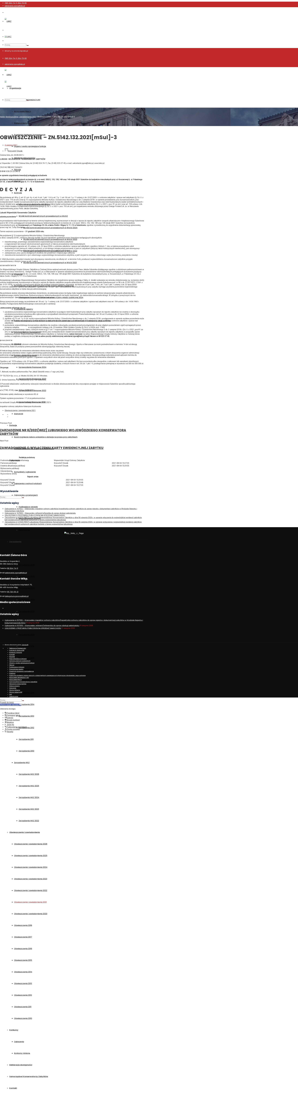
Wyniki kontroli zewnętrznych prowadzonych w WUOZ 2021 (50, 262)
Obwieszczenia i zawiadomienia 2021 (30, 902)
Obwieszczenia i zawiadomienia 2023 (30, 879)
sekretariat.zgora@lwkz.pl (15, 6)
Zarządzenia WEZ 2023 (29, 809)
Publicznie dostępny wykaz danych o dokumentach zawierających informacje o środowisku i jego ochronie (47, 675)
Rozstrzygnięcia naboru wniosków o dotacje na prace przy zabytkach (45, 437)
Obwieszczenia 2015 (23, 960)
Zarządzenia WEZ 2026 (29, 774)
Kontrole (18, 192)
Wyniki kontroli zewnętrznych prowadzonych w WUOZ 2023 (50, 239)
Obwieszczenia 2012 (23, 995)
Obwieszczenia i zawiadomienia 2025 (30, 855)
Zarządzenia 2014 (26, 704)
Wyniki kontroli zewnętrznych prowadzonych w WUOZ (43, 216)
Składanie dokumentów (17, 684)
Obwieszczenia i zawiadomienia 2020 (30, 913)
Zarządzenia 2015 (26, 692)
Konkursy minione (22, 1053)
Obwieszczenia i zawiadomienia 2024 (30, 867)
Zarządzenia (15, 541)
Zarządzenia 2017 (26, 669)
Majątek (12, 657)
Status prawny (20, 123)
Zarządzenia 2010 (26, 751)
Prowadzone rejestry (23, 309)
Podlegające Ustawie (28, 506)
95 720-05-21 (12, 592)
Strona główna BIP (15, 692)
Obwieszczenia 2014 (23, 972)
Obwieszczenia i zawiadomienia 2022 (30, 890)
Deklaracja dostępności (20, 1065)
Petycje (17, 169)
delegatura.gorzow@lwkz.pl (17, 596)
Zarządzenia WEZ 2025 (29, 785)
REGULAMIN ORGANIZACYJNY (19, 678)
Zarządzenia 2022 (27, 611)
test (10, 694)
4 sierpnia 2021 (11, 145)
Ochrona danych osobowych (19, 661)
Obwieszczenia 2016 (23, 948)
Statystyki (18, 413)
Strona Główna (14, 690)
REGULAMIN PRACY (22, 111)
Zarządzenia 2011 (26, 739)
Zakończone (24, 530)
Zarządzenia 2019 (26, 646)
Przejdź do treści (7, 702)
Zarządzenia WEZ (22, 762)
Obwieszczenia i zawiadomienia (24, 832)
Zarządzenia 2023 (27, 599)
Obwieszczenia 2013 (23, 983)
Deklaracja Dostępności (17, 648)
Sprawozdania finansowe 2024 (32, 367)
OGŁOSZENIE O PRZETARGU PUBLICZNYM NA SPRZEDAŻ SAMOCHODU (35, 515)
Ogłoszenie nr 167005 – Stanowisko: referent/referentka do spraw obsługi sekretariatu (40, 513)
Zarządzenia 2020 (27, 634)
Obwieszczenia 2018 (23, 925)
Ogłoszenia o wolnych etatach (28, 483)
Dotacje (13, 425)
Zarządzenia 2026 (27, 565)
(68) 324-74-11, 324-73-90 (16, 3)
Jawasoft (25, 645)
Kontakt (13, 1088)
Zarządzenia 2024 (27, 588)
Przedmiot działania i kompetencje (21, 671)
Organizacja (15, 88)
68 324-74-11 (12, 568)
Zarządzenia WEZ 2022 (29, 820)
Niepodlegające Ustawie (18, 659)
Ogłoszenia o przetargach (26, 495)
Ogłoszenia (19, 1041)
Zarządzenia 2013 (26, 716)
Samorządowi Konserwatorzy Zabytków (28, 1076)
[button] (10, 705)
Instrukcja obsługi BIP (16, 650)
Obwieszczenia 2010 (23, 1018)
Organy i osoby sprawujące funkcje (30, 146)
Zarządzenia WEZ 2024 (29, 797)
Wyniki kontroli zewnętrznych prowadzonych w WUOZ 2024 (50, 227)
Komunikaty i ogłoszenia (25, 472)
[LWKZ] (8, 21)
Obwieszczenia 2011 (22, 1006)
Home (2, 117)
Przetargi (12, 673)
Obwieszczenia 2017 (23, 937)
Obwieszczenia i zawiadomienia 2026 (30, 844)
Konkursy (13, 1030)
